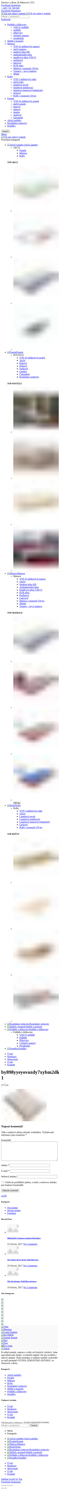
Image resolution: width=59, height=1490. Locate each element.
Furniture (11, 1213)
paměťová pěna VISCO (24, 57)
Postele (10, 98)
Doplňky (11, 126)
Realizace (11, 1409)
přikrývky (18, 32)
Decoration (12, 1207)
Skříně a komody (15, 41)
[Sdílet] (5, 1485)
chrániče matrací (21, 35)
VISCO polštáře (21, 27)
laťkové (17, 93)
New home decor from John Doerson (22, 1260)
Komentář (6, 1140)
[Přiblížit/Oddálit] (11, 1485)
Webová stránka (8, 1176)
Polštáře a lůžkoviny (17, 24)
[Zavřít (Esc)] (2, 1485)
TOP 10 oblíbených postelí (26, 101)
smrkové (17, 115)
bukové (16, 106)
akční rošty (18, 82)
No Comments (30, 1244)
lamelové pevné (20, 85)
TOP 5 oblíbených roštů (24, 79)
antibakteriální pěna (22, 54)
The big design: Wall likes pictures (21, 1281)
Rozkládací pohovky (17, 123)
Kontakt (11, 1417)
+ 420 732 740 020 (10, 8)
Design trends (13, 1210)
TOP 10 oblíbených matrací (26, 46)
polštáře (17, 30)
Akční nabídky (14, 120)
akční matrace (19, 49)
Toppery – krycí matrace (25, 71)
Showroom (12, 1411)
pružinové (18, 60)
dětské (16, 74)
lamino (16, 112)
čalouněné (18, 117)
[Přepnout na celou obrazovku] (8, 1485)
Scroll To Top (15, 1479)
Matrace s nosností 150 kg (25, 68)
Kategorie (6, 19)
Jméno (5, 1165)
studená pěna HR (21, 52)
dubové (16, 109)
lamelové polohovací (23, 87)
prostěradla (18, 38)
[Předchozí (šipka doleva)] (2, 1488)
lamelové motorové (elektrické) (28, 90)
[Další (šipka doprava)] (5, 1488)
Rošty (10, 76)
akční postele (19, 104)
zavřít (4, 1196)
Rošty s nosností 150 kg (24, 95)
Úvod (10, 1406)
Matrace (11, 43)
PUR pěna (18, 65)
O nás (10, 1414)
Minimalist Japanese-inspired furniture (24, 1238)
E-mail (5, 1171)
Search (5, 131)
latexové (17, 63)
